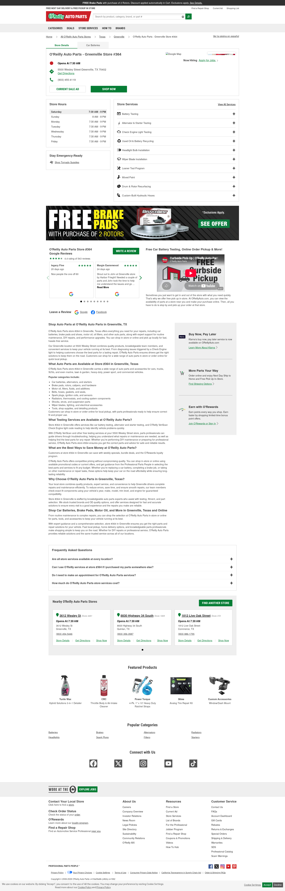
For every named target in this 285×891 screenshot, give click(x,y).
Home (49, 36)
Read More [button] (103, 287)
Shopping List (233, 8)
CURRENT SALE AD (67, 89)
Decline (278, 885)
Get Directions (66, 73)
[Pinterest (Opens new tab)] (234, 866)
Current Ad (218, 8)
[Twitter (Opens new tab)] (216, 866)
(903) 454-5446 (64, 633)
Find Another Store (215, 603)
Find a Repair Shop (200, 8)
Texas (102, 36)
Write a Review (126, 251)
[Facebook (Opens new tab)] (210, 866)
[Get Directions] (173, 53)
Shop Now (109, 89)
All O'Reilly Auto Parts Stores (76, 36)
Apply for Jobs (207, 60)
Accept (267, 885)
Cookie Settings (252, 885)
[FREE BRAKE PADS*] (142, 223)
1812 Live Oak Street (196, 616)
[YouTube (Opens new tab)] (228, 866)
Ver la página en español (226, 36)
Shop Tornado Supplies (67, 162)
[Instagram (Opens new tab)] (222, 866)
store (71, 804)
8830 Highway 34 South (137, 616)
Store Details (62, 640)
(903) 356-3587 (125, 633)
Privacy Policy (103, 887)
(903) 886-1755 (186, 633)
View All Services (227, 104)
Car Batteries (93, 45)
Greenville (119, 36)
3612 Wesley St (70, 616)
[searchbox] (139, 16)
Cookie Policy (85, 887)
